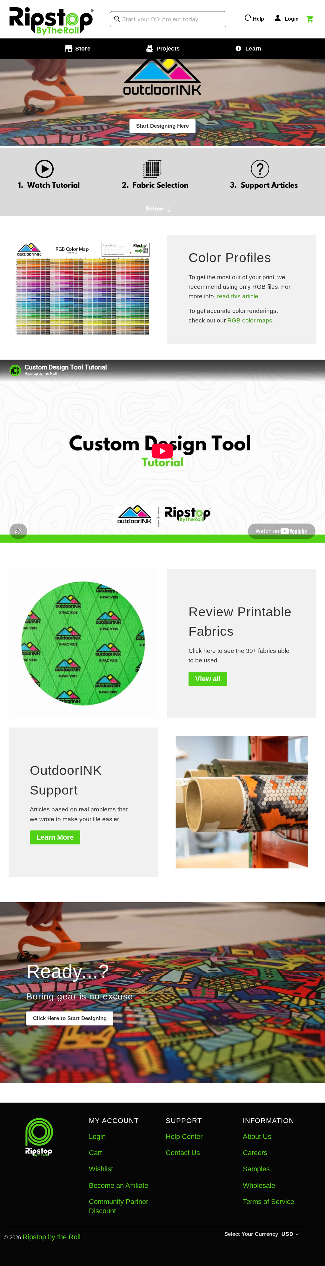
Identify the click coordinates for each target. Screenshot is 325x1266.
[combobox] (168, 19)
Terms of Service (268, 1202)
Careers (255, 1153)
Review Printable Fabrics (240, 622)
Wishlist (101, 1169)
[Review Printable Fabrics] (83, 643)
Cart (95, 1153)
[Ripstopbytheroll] (52, 19)
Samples (256, 1169)
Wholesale (259, 1185)
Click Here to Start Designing (70, 1018)
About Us (257, 1137)
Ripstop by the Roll (52, 1237)
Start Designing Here (162, 126)
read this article (237, 296)
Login (97, 1137)
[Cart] (310, 20)
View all (208, 679)
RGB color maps (249, 320)
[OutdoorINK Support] (241, 802)
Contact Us (183, 1153)
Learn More (55, 837)
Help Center (184, 1137)
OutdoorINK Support (66, 780)
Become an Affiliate (118, 1185)
